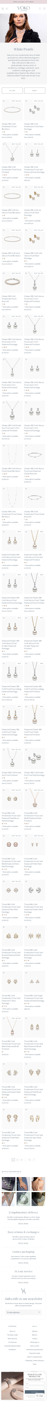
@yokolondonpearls (11, 1171)
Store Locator (34, 1346)
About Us (12, 1331)
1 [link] (13, 1160)
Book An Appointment (34, 1357)
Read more (23, 1223)
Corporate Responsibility (12, 1346)
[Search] (7, 9)
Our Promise (12, 1342)
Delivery (34, 1331)
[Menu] (3, 9)
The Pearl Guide (12, 1335)
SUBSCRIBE (34, 1391)
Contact (34, 1338)
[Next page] (33, 1159)
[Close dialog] (44, 1373)
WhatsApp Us (34, 1342)
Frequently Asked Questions (34, 1360)
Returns (34, 1335)
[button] (44, 9)
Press (35, 1364)
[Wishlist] (40, 9)
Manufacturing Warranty (34, 1349)
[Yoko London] (23, 8)
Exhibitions (12, 1349)
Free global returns (23, 2)
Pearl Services (12, 1338)
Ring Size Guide (34, 1353)
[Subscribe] (39, 1312)
